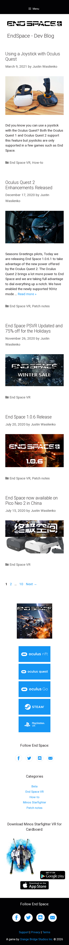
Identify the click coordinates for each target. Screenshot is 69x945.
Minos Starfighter (34, 802)
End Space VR (20, 163)
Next (31, 584)
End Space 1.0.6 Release (28, 417)
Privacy (35, 932)
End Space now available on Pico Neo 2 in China (31, 500)
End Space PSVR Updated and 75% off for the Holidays (34, 328)
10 (21, 584)
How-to (37, 163)
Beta (34, 786)
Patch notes (41, 306)
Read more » (27, 294)
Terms (46, 932)
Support (24, 932)
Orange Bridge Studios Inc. (36, 939)
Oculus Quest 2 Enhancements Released (28, 185)
